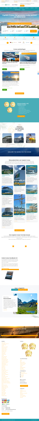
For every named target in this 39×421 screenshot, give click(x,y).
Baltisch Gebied (22, 362)
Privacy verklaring (22, 395)
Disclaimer (21, 394)
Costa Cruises (3, 352)
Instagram (22, 375)
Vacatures (21, 397)
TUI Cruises (3, 391)
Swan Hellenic (4, 390)
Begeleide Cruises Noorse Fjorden (13, 23)
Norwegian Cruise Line (5, 370)
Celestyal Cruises (4, 351)
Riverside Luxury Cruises (5, 380)
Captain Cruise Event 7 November (26, 23)
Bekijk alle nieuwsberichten (19, 230)
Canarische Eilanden (23, 363)
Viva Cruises (3, 394)
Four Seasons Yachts (5, 360)
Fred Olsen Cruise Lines (5, 361)
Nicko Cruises (3, 369)
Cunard (3, 355)
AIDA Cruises (3, 342)
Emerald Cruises (4, 357)
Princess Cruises (4, 377)
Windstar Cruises (4, 395)
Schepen (25, 289)
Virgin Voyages (4, 393)
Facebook (22, 374)
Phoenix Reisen (4, 373)
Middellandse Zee (22, 367)
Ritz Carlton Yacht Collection (6, 381)
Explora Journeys (4, 358)
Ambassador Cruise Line (5, 343)
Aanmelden (19, 335)
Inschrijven (22, 5)
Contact (23, 9)
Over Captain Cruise (21, 116)
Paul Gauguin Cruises (5, 372)
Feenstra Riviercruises (5, 359)
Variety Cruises (4, 392)
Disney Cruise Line (4, 356)
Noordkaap (21, 368)
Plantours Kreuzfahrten (5, 374)
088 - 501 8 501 (23, 372)
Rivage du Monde (4, 379)
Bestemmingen (14, 289)
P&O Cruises (3, 375)
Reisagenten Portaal (24, 385)
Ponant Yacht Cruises (5, 376)
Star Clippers (3, 389)
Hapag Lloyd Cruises (5, 362)
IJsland (21, 366)
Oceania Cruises (4, 371)
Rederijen (20, 289)
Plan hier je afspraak (5, 413)
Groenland (21, 365)
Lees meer (3, 184)
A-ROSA (3, 345)
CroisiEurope (3, 353)
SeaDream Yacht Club (5, 387)
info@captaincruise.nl (24, 373)
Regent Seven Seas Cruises (5, 378)
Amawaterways (4, 344)
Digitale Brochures (17, 9)
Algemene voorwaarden (23, 393)
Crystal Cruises (4, 354)
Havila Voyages (4, 363)
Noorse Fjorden (22, 369)
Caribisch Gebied (22, 364)
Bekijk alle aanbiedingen (19, 93)
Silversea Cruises (4, 388)
